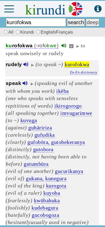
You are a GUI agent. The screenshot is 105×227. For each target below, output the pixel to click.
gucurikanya (69, 171)
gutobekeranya (68, 142)
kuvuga (28, 120)
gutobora (43, 149)
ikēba (62, 91)
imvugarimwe (76, 113)
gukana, (35, 178)
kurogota (56, 186)
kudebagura (45, 208)
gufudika (44, 135)
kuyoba (51, 193)
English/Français (57, 32)
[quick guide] (98, 9)
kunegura (55, 178)
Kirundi (27, 32)
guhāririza (40, 127)
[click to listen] (63, 45)
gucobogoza (45, 215)
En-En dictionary (83, 72)
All (11, 32)
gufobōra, (38, 142)
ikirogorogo (68, 106)
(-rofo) (32, 45)
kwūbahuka (47, 200)
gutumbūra (36, 164)
